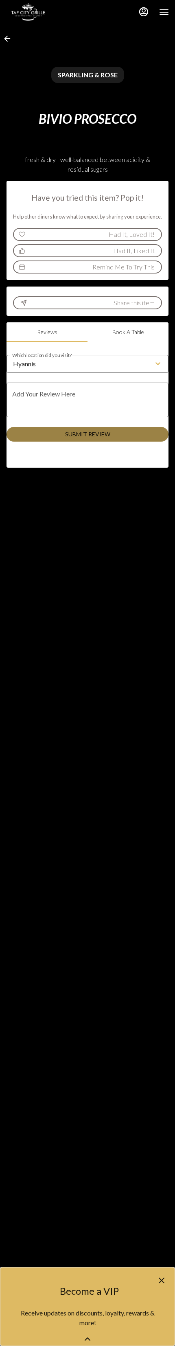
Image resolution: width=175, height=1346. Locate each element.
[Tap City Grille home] (42, 12)
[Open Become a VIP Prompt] (87, 1339)
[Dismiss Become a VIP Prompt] (161, 1280)
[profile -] (144, 12)
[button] (10, 38)
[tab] (47, 332)
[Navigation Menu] (164, 12)
